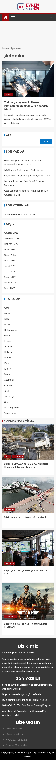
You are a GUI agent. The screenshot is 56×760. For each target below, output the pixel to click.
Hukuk (7, 357)
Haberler (8, 351)
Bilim (6, 318)
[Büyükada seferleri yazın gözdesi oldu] (28, 495)
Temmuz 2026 (11, 238)
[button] (13, 17)
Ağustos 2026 (11, 232)
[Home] (5, 17)
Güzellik (8, 346)
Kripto (7, 368)
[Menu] (13, 17)
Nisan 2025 (10, 282)
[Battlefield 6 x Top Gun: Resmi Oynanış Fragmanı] (28, 601)
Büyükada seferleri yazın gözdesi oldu (23, 169)
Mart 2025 (9, 288)
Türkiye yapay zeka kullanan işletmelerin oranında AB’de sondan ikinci (26, 106)
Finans (9, 94)
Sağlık (7, 390)
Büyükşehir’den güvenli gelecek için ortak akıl (27, 175)
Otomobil (9, 379)
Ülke (6, 401)
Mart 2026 (9, 260)
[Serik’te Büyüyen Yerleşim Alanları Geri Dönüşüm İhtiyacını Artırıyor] (28, 442)
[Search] (51, 18)
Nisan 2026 (10, 254)
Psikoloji (8, 385)
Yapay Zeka (10, 412)
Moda (7, 374)
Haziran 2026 (11, 243)
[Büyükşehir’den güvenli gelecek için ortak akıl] (28, 548)
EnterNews (42, 752)
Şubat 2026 (10, 265)
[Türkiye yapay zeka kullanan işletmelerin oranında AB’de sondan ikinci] (28, 79)
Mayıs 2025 (10, 276)
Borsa (7, 324)
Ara (9, 135)
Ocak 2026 (10, 271)
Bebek (7, 313)
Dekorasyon (10, 329)
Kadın (7, 363)
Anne (6, 307)
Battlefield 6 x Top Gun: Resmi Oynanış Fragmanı (27, 705)
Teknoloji (9, 396)
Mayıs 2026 (10, 249)
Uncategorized (11, 407)
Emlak (7, 335)
